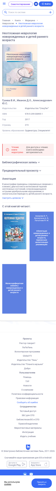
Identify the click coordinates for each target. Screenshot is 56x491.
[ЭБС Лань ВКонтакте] (25, 474)
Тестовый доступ (28, 411)
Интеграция (28, 432)
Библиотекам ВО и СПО (28, 419)
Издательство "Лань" (27, 360)
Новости (27, 385)
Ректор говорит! (27, 343)
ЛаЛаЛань (27, 347)
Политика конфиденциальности (27, 394)
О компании (27, 390)
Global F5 (27, 356)
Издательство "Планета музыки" (27, 364)
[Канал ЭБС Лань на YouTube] (31, 474)
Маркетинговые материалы (28, 428)
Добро (27, 368)
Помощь (27, 377)
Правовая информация (27, 398)
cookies (7, 484)
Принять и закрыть (41, 483)
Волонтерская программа (27, 351)
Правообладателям (28, 424)
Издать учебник (28, 436)
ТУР (27, 381)
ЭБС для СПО (28, 415)
